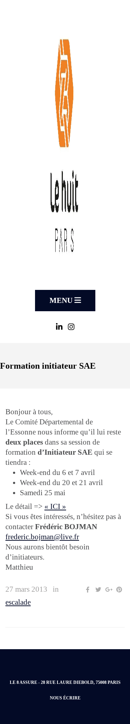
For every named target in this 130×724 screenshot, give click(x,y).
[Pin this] (119, 589)
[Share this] (87, 589)
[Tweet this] (98, 589)
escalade (18, 602)
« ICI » (55, 506)
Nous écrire (65, 698)
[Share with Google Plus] (108, 589)
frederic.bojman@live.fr (42, 536)
